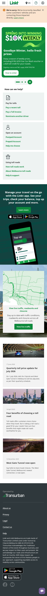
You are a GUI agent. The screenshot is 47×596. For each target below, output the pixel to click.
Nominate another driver (17, 116)
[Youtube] (12, 585)
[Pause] (30, 82)
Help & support (12, 175)
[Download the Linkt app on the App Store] (12, 579)
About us (7, 508)
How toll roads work (15, 166)
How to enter (11, 73)
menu (4, 3)
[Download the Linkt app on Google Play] (13, 573)
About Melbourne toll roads (18, 171)
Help (5, 533)
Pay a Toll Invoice (13, 112)
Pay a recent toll (13, 107)
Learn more (19, 17)
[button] (23, 365)
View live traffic (23, 327)
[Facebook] (5, 585)
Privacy (6, 514)
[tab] (18, 82)
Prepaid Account (13, 141)
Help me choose (13, 146)
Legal (5, 521)
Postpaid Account (14, 137)
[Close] (43, 10)
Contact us (7, 527)
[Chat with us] (42, 591)
